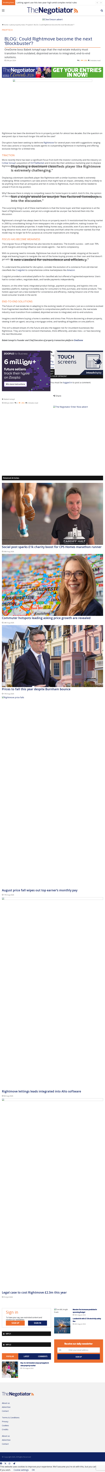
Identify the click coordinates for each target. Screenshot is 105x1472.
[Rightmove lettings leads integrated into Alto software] (52, 993)
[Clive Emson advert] (52, 19)
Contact (5, 1411)
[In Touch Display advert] (79, 362)
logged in (67, 382)
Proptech (29, 25)
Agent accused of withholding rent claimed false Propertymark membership (53, 2)
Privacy (5, 1421)
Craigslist (20, 270)
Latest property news (17, 25)
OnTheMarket (37, 163)
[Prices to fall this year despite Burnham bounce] (52, 656)
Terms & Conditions (10, 1417)
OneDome (78, 340)
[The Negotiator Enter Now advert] (52, 77)
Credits (5, 1429)
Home (5, 25)
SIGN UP (15, 1323)
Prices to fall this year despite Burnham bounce (36, 689)
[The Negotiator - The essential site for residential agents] (52, 11)
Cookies (5, 1425)
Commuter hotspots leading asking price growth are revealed (46, 618)
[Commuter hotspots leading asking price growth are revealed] (52, 585)
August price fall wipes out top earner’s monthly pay (39, 890)
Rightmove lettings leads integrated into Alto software (41, 1091)
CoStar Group (8, 163)
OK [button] (33, 1470)
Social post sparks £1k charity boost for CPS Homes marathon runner (52, 547)
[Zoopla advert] (26, 370)
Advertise (6, 1407)
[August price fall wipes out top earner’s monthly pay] (52, 792)
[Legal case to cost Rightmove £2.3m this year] (52, 1194)
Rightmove (49, 142)
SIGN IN (37, 1323)
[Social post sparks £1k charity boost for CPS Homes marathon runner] (52, 514)
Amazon (71, 270)
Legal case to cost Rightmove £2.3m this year (34, 1292)
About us (6, 1403)
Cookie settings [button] (21, 1470)
